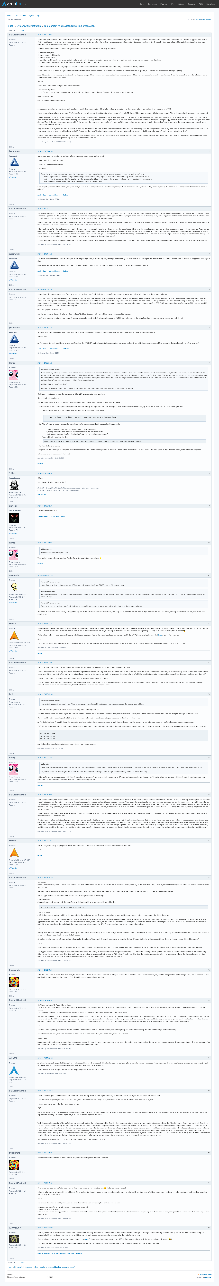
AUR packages (43, 516)
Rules (16, 16)
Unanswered (206, 19)
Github (40, 653)
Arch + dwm (42, 195)
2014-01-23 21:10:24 (45, 795)
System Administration (29, 26)
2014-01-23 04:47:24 (45, 254)
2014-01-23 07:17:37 (45, 327)
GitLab (181, 4)
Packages (152, 4)
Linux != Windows (44, 1253)
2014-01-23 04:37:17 (45, 209)
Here (160, 635)
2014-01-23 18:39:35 (45, 694)
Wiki (173, 4)
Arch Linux (14, 3)
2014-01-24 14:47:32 (45, 1183)
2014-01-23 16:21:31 (45, 624)
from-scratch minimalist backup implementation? (70, 26)
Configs (79, 1253)
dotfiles (44, 494)
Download (210, 4)
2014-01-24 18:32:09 (45, 1228)
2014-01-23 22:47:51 (45, 841)
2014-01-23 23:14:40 (45, 878)
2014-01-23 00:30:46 (45, 35)
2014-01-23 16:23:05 (45, 663)
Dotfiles (40, 464)
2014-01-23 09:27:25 (45, 363)
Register (31, 16)
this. (87, 1239)
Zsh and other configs (57, 516)
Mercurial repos (54, 195)
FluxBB (208, 1278)
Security (191, 4)
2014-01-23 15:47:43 (45, 575)
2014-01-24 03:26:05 (45, 1058)
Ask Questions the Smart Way (63, 1253)
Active (198, 19)
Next (22, 30)
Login (38, 16)
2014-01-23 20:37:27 (45, 758)
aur (39, 494)
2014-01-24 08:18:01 (45, 1153)
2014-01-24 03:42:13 (45, 1091)
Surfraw (65, 195)
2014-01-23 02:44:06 (45, 151)
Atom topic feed (206, 1274)
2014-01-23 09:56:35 (45, 543)
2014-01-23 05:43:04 (45, 289)
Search (23, 16)
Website (14, 177)
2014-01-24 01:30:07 (45, 1000)
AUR (201, 4)
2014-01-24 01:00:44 (45, 970)
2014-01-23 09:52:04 (45, 506)
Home (142, 4)
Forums (163, 4)
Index (9, 16)
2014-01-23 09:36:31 (45, 473)
